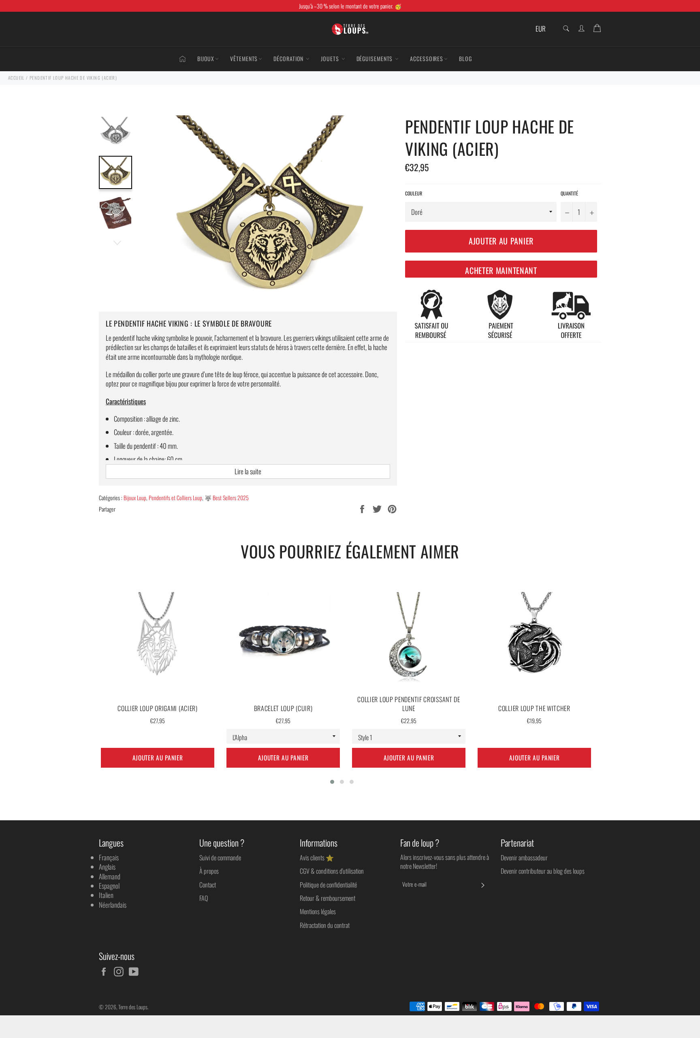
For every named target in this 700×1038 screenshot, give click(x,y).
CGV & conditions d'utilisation (332, 871)
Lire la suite (248, 471)
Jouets (330, 58)
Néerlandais (112, 905)
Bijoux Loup (135, 497)
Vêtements (244, 58)
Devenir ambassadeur (524, 857)
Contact (207, 884)
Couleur (413, 193)
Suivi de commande (220, 857)
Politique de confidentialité (328, 884)
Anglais (107, 867)
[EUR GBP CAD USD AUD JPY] (543, 29)
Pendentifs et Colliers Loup (175, 497)
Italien (106, 895)
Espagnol (109, 886)
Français (109, 857)
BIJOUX (205, 58)
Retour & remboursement (327, 898)
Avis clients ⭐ (317, 857)
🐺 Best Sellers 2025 (227, 497)
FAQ (203, 898)
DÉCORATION (289, 58)
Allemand (109, 876)
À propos (209, 871)
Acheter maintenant (501, 270)
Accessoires (426, 58)
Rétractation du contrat (325, 925)
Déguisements (375, 58)
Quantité (569, 193)
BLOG (465, 58)
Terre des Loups (132, 1007)
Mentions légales (318, 911)
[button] (332, 782)
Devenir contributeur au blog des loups (543, 871)
